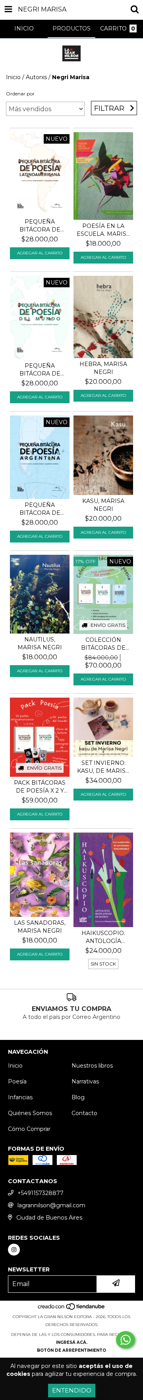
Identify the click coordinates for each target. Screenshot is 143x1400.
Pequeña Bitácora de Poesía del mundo (39, 370)
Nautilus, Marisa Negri (39, 643)
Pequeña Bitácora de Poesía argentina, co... (40, 509)
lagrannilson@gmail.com (51, 1205)
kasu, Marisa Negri (103, 504)
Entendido (71, 1390)
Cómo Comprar (29, 1129)
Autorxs (36, 77)
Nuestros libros (92, 1065)
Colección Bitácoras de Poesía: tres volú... (103, 644)
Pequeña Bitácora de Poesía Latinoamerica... (40, 225)
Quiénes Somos (30, 1113)
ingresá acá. (71, 1342)
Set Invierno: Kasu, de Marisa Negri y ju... (103, 767)
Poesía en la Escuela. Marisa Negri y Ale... (103, 230)
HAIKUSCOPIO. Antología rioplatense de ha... (103, 937)
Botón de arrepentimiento (71, 1350)
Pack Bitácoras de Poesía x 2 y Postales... (40, 787)
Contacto (84, 1113)
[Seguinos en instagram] (14, 1250)
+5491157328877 (40, 1193)
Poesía (17, 1081)
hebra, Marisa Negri (103, 368)
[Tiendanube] (71, 1308)
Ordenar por (20, 94)
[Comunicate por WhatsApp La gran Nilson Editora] (125, 1340)
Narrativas (85, 1081)
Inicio (13, 77)
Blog (78, 1097)
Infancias (20, 1097)
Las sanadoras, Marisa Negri (40, 926)
